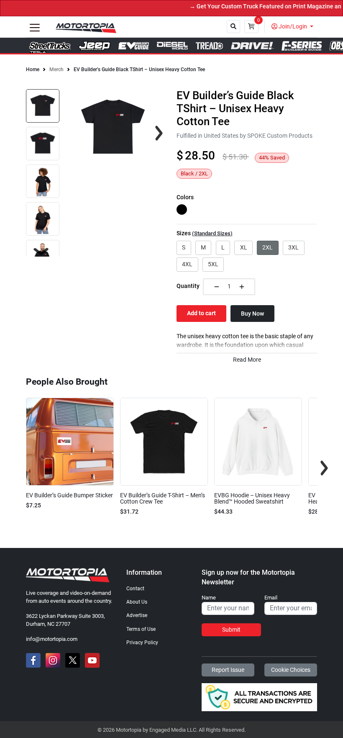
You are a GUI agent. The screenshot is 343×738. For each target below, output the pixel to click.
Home (32, 69)
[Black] (182, 209)
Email (270, 598)
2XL (267, 247)
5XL (213, 264)
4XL (187, 264)
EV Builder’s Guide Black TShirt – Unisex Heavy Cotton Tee (139, 69)
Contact (135, 588)
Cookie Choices (290, 669)
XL (243, 247)
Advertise (136, 615)
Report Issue (228, 669)
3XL (293, 247)
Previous (19, 468)
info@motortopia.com (51, 639)
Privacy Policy (142, 642)
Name (209, 598)
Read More (247, 359)
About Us (136, 602)
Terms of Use (141, 629)
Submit (231, 629)
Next (41, 251)
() (212, 233)
